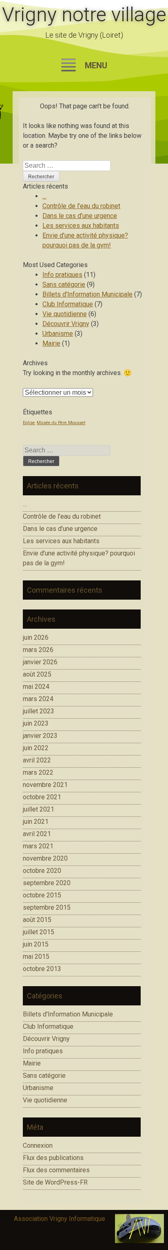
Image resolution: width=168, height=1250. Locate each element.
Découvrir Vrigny (65, 324)
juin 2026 (36, 637)
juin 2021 (36, 821)
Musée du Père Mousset (61, 422)
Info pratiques (62, 275)
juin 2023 (36, 723)
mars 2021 (38, 846)
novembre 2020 (45, 858)
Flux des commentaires (56, 1170)
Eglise (29, 422)
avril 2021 (37, 834)
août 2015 (37, 920)
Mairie (51, 343)
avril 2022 (37, 760)
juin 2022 (36, 748)
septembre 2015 (47, 907)
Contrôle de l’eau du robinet (81, 206)
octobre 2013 (42, 969)
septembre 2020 (47, 883)
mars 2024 (38, 699)
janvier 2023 (40, 736)
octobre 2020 (42, 871)
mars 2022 (38, 772)
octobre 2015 (42, 895)
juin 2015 (36, 944)
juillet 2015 (38, 932)
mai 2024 (36, 686)
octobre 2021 (42, 797)
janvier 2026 (40, 662)
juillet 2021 (38, 809)
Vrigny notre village (84, 14)
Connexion (38, 1145)
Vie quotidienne (64, 314)
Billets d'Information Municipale (87, 294)
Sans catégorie (63, 284)
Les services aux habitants (80, 225)
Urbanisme (57, 333)
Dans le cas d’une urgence (79, 216)
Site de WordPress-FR (55, 1182)
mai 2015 (36, 956)
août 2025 (37, 674)
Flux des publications (53, 1158)
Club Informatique (67, 304)
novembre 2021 (45, 785)
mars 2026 (38, 650)
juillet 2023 (38, 711)
